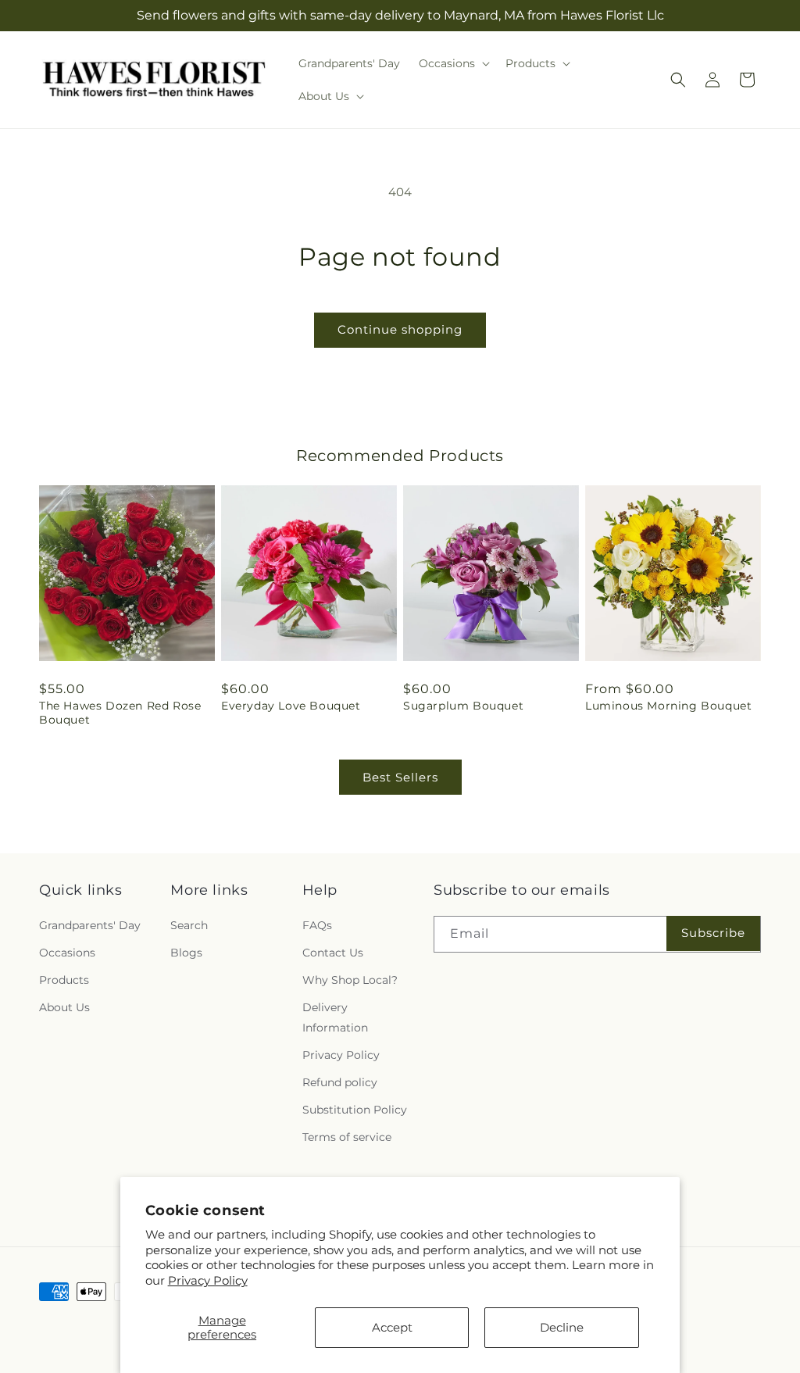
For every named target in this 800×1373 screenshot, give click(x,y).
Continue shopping (400, 329)
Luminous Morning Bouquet (668, 706)
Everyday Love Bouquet (291, 706)
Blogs (186, 953)
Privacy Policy (208, 1280)
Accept (392, 1327)
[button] (452, 63)
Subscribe (713, 932)
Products (64, 980)
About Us (64, 1007)
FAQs (317, 925)
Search (189, 925)
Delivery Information (335, 1017)
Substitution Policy (354, 1110)
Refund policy (339, 1082)
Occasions (67, 953)
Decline (562, 1327)
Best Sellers (400, 777)
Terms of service (346, 1137)
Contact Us (332, 953)
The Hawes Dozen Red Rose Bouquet (120, 713)
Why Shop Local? (350, 980)
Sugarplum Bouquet (463, 706)
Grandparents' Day (90, 925)
